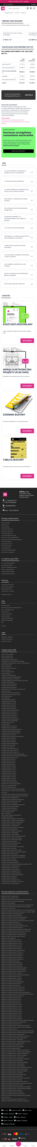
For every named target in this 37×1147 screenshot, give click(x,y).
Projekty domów (9, 13)
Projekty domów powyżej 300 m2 (10, 710)
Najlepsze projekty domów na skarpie (11, 973)
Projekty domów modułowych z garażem (12, 881)
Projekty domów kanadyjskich (9, 720)
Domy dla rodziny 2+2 (7, 531)
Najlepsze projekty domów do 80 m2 (11, 940)
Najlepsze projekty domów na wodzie (11, 1018)
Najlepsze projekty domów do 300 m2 (11, 948)
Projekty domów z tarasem (8, 740)
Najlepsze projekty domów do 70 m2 (11, 1008)
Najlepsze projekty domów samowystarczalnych (14, 1071)
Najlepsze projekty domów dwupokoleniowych (14, 1038)
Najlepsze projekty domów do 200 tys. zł (12, 954)
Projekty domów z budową (8, 859)
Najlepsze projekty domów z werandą (11, 1080)
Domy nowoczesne (6, 665)
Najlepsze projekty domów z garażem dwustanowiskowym (17, 1032)
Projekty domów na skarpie (8, 734)
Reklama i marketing (6, 620)
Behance (23, 1117)
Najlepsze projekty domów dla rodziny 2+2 (13, 989)
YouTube (18, 1110)
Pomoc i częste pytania (7, 569)
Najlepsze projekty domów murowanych (12, 1092)
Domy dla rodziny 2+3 (7, 533)
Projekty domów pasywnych (9, 727)
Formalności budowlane (7, 571)
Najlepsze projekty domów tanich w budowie (13, 969)
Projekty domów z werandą (8, 848)
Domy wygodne (5, 698)
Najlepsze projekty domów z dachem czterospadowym (16, 1027)
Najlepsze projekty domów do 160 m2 (11, 1017)
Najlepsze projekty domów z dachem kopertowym (15, 1053)
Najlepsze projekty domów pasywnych (11, 966)
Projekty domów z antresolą (9, 726)
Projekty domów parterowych (9, 659)
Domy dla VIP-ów (6, 548)
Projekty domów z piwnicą (8, 738)
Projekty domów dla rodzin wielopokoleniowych (14, 755)
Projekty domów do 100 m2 (8, 701)
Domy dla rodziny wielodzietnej (9, 537)
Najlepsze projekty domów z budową (11, 1090)
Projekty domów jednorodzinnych (10, 692)
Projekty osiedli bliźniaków (8, 675)
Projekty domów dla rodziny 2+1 (10, 748)
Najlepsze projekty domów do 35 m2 (11, 999)
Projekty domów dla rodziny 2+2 (10, 750)
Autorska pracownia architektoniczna (11, 607)
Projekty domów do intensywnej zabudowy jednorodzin (16, 864)
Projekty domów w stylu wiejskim (10, 834)
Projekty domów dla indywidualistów (11, 677)
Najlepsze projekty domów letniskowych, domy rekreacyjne (17, 1020)
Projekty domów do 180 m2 (8, 773)
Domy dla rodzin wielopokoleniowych (11, 539)
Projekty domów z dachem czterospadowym (13, 790)
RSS (7, 1110)
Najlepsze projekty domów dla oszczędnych (13, 919)
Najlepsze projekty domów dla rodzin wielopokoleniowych (17, 994)
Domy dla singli (5, 522)
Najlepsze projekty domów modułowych (12, 1060)
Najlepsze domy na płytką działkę (10, 1048)
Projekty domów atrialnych (8, 741)
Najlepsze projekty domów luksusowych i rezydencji (15, 931)
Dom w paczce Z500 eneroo (8, 668)
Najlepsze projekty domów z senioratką (12, 1039)
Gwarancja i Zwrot (6, 641)
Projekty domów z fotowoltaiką (9, 832)
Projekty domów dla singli (8, 745)
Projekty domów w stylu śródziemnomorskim (13, 836)
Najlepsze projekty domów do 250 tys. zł (12, 955)
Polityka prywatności (7, 639)
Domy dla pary (5, 527)
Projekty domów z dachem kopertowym (12, 822)
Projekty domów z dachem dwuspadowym (12, 789)
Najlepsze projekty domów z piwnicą (11, 976)
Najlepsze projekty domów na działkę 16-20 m (13, 934)
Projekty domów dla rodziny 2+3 (10, 752)
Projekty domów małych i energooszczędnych (13, 852)
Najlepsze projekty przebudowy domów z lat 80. (14, 1081)
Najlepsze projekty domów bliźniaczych (12, 1045)
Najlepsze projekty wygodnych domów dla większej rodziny (17, 920)
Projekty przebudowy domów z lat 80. (11, 850)
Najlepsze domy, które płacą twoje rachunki (13, 936)
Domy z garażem (6, 670)
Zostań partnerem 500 (7, 584)
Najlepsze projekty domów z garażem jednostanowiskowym (17, 1031)
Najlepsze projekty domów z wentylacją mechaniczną (15, 1041)
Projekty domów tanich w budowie (10, 731)
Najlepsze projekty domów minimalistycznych (13, 1074)
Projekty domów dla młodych (9, 845)
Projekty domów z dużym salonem (10, 869)
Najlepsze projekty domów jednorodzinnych (13, 933)
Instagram (24, 1120)
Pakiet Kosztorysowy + (18, 151)
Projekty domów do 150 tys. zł (9, 712)
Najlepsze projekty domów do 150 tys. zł (12, 952)
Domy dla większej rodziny (8, 535)
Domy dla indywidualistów (8, 550)
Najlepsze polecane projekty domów (11, 1024)
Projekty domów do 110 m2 (8, 771)
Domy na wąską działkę (7, 672)
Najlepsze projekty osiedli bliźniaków (11, 915)
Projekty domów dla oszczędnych (10, 679)
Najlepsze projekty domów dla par (10, 922)
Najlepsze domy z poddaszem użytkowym (12, 901)
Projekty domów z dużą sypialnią (10, 883)
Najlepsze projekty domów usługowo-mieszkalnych (15, 975)
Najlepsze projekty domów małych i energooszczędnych (16, 1083)
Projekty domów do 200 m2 (8, 706)
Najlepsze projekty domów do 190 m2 (11, 1006)
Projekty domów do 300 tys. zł (9, 717)
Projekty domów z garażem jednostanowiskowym (14, 794)
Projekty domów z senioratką (9, 803)
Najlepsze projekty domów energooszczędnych (14, 968)
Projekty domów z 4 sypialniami (9, 825)
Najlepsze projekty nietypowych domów (12, 1085)
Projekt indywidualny (7, 618)
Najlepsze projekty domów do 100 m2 (11, 941)
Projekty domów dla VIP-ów (8, 685)
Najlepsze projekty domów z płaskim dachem (13, 971)
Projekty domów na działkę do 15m (10, 866)
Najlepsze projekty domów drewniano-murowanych (15, 1078)
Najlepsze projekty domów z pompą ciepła (12, 1043)
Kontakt (3, 626)
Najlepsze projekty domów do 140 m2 (11, 1015)
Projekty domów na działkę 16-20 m (10, 694)
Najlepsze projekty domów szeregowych (12, 1046)
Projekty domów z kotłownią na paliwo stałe (13, 689)
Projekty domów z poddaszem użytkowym (12, 661)
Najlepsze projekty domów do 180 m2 (11, 1011)
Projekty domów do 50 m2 (8, 762)
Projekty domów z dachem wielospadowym (13, 820)
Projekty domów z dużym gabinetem (11, 873)
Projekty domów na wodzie (8, 780)
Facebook (11, 1114)
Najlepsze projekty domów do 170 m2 (11, 1004)
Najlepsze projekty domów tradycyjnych (12, 913)
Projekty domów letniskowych (9, 782)
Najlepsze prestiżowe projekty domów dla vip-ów (14, 926)
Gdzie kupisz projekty (7, 587)
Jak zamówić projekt (6, 565)
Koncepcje (4, 792)
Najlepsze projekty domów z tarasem (11, 978)
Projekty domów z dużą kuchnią (9, 867)
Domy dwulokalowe (6, 696)
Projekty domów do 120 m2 (8, 703)
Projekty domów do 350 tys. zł (9, 876)
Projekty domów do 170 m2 (8, 766)
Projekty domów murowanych (9, 860)
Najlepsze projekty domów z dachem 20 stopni (14, 1055)
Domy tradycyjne (6, 673)
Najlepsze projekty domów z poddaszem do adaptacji (16, 1087)
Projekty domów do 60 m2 (8, 764)
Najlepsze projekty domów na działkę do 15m (13, 1099)
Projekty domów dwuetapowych (10, 797)
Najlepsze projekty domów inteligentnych (12, 982)
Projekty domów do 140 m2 (8, 776)
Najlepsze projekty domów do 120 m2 (11, 943)
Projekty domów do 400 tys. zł (9, 878)
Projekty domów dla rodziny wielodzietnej (12, 754)
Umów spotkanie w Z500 (8, 573)
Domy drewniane (6, 666)
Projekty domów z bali (7, 722)
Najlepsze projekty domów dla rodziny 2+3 (13, 990)
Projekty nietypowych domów (9, 853)
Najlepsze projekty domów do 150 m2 (11, 945)
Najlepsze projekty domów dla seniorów (12, 996)
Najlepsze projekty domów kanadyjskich (12, 959)
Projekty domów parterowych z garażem (12, 827)
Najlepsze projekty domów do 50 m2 (11, 1001)
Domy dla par (5, 525)
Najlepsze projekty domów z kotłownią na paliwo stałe (16, 929)
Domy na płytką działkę (7, 811)
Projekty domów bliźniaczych (9, 808)
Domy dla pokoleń (6, 541)
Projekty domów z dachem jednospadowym (13, 857)
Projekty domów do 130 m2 (8, 775)
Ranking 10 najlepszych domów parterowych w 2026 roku (16, 899)
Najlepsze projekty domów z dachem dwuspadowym (15, 1025)
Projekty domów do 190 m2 (8, 768)
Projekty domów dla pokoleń (9, 684)
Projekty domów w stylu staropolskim (11, 838)
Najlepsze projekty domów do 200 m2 (11, 947)
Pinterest (25, 1114)
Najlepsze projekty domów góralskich (11, 962)
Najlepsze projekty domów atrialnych (11, 980)
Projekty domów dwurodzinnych (10, 862)
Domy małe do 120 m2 (7, 658)
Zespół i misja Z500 (6, 614)
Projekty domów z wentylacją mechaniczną (13, 804)
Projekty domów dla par (7, 682)
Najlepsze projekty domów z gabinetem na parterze (15, 1036)
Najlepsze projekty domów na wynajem (12, 1073)
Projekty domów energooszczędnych (11, 729)
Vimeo (30, 1110)
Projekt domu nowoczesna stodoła (10, 783)
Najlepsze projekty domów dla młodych (12, 1076)
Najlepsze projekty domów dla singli (11, 983)
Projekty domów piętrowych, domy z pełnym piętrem (15, 663)
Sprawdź (26, 1)
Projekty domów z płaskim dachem (10, 733)
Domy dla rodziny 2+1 (7, 529)
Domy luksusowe (6, 691)
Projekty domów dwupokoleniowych (11, 801)
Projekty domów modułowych (9, 829)
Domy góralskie (5, 724)
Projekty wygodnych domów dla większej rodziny (14, 680)
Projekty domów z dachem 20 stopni (11, 824)
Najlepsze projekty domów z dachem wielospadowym (16, 1052)
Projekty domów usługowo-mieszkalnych (12, 736)
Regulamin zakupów (6, 637)
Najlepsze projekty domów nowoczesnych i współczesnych (17, 905)
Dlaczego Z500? (5, 605)
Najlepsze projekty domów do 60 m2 (11, 1003)
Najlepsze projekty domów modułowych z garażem (15, 1101)
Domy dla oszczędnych (7, 552)
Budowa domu (5, 612)
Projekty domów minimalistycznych (10, 843)
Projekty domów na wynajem (9, 841)
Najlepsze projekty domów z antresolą (11, 964)
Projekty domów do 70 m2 (8, 769)
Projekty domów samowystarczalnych (11, 839)
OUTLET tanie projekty (7, 654)
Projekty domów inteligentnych (9, 743)
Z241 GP (17, 13)
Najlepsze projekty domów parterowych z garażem (15, 1059)
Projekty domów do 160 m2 (8, 778)
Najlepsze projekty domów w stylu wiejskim (13, 1066)
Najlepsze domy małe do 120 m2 (10, 898)
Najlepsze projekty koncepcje (9, 1029)
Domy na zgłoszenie (6, 656)
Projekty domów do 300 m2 (8, 708)
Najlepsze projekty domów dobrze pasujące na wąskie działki (18, 912)
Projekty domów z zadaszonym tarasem (12, 874)
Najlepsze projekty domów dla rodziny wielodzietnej (15, 992)
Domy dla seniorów (6, 544)
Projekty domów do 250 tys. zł (9, 715)
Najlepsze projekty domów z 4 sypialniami (12, 1057)
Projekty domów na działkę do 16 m (11, 880)
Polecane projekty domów (8, 787)
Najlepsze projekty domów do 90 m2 (11, 997)
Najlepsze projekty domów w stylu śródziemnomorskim (16, 1067)
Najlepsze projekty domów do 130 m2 (11, 1013)
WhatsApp (12, 1124)
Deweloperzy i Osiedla (7, 591)
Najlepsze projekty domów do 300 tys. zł (12, 957)
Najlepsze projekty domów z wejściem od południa (15, 1050)
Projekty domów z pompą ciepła (10, 806)
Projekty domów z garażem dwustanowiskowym (14, 796)
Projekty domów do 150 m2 (8, 705)
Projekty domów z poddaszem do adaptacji (13, 855)
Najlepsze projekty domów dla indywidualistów (14, 917)
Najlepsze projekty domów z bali (10, 961)
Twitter (11, 1117)
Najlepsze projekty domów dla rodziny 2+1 (13, 987)
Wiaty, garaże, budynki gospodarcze (11, 815)
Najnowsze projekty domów (9, 785)
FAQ (2, 622)
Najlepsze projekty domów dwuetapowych (13, 1034)
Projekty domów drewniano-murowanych (12, 846)
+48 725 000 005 (14, 510)
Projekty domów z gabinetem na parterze (12, 799)
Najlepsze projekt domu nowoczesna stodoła (13, 1022)
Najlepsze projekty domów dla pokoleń (12, 924)
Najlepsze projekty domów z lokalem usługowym (14, 1062)
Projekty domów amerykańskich (10, 719)
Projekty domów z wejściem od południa (12, 818)
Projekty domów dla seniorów (9, 757)
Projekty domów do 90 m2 (8, 759)
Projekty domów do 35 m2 (8, 761)
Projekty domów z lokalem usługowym (11, 831)
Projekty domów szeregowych (9, 810)
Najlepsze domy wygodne (8, 938)
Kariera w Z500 (5, 616)
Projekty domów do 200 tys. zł (9, 713)
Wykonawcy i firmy (6, 589)
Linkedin (10, 1120)
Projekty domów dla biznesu (9, 687)
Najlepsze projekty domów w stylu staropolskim (14, 1069)
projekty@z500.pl (11, 506)
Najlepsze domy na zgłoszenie (9, 896)
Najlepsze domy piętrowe (8, 903)
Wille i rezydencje (6, 813)
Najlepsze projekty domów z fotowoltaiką (12, 1064)
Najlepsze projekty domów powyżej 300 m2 (13, 950)
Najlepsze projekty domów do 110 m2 (11, 1010)
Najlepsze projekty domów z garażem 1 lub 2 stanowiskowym (18, 910)
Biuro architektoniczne (7, 610)
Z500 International (6, 594)
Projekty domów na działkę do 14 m (11, 871)
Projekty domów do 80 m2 (8, 699)
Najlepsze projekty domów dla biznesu (12, 927)
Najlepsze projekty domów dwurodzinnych (13, 1094)
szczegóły (27, 341)
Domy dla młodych (6, 546)
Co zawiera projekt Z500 (8, 563)
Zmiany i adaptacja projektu (9, 567)
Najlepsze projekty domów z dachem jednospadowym (16, 1088)
